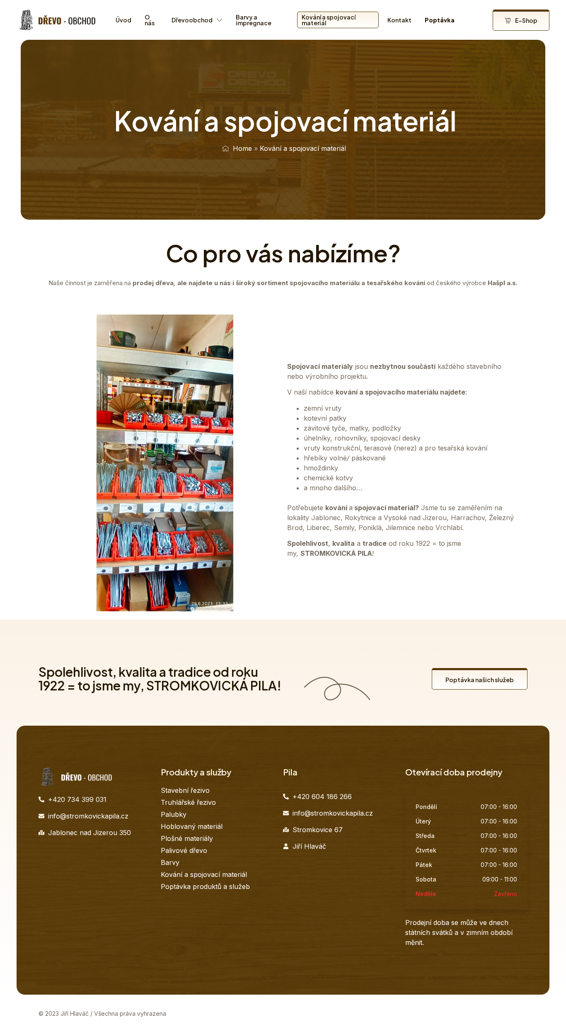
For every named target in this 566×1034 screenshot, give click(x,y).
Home (242, 148)
